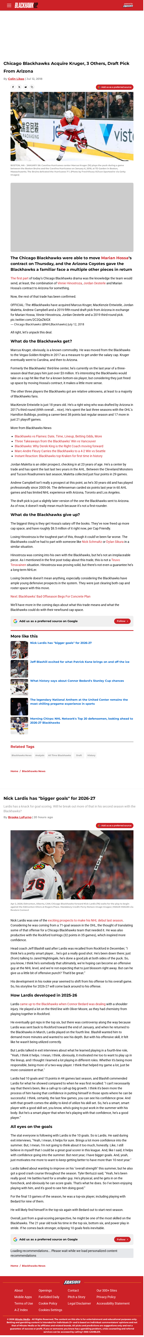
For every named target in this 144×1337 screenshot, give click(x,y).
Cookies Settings (50, 1310)
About (18, 1290)
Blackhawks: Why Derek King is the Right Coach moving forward (59, 446)
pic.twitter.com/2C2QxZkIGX (30, 319)
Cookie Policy (48, 1303)
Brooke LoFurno (19, 817)
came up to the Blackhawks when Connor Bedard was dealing (62, 1004)
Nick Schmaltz (92, 542)
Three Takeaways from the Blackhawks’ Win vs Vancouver (55, 441)
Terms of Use (23, 1303)
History (91, 755)
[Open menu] (9, 5)
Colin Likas (16, 79)
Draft (79, 755)
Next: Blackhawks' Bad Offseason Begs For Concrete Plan (50, 596)
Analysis (39, 755)
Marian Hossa (115, 258)
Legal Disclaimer (79, 1303)
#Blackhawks (40, 305)
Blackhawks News (21, 755)
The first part (19, 278)
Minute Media (22, 1319)
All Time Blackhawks (59, 755)
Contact (73, 1290)
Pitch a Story (76, 1297)
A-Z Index (21, 1310)
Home (14, 771)
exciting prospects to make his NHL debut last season (85, 920)
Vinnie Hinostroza (69, 283)
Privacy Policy (106, 1297)
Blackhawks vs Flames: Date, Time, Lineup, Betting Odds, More (58, 436)
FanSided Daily (49, 1297)
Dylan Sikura (115, 542)
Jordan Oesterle (94, 283)
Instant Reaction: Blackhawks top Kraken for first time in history (59, 456)
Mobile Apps (23, 1297)
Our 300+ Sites (107, 1290)
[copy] (32, 87)
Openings (45, 1290)
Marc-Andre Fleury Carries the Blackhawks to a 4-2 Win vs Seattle (60, 451)
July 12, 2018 (76, 324)
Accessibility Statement (113, 1303)
